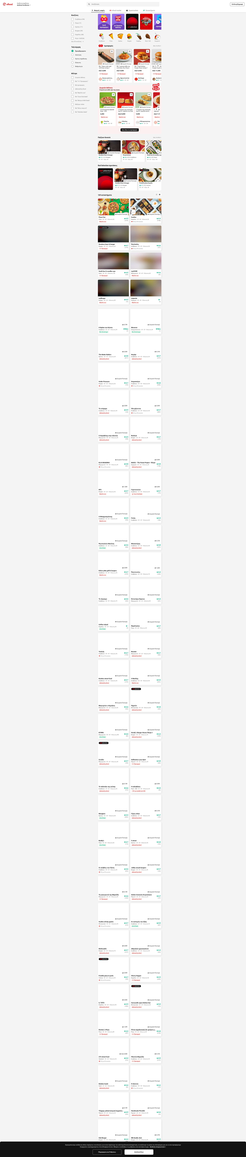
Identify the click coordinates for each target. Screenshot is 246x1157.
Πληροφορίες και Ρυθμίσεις (107, 1152)
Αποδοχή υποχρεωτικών (157, 1147)
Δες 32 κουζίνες (76, 41)
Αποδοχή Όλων (139, 1152)
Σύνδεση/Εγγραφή (237, 4)
